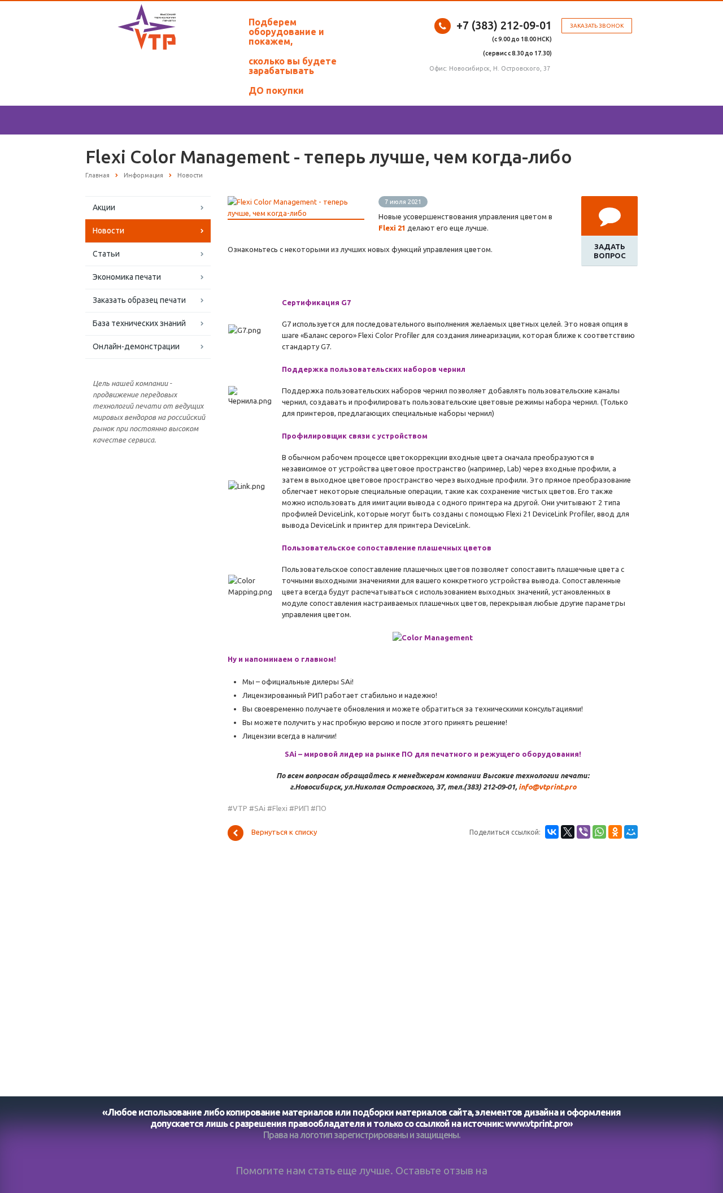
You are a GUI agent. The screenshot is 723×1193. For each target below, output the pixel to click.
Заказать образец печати (139, 300)
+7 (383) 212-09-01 (504, 25)
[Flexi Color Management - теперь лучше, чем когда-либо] (296, 202)
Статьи (106, 253)
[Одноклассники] (615, 832)
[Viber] (583, 832)
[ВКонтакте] (552, 832)
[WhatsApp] (599, 832)
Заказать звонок (597, 26)
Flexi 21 (392, 228)
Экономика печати (127, 276)
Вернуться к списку (284, 832)
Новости (108, 230)
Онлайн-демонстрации (136, 346)
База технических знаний (139, 323)
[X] (567, 832)
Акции (104, 207)
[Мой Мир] (631, 832)
